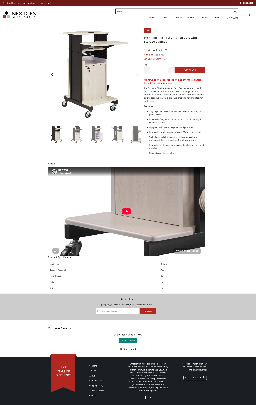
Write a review (128, 340)
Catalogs (93, 366)
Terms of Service (96, 390)
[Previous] (52, 74)
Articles (92, 370)
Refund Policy (95, 380)
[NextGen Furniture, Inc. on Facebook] (145, 397)
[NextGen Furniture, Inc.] (20, 15)
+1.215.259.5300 (245, 3)
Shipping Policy (96, 385)
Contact (92, 395)
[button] (152, 17)
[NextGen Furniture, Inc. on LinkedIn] (150, 397)
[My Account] (244, 15)
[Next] (137, 74)
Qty (145, 64)
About (92, 376)
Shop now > (46, 3)
